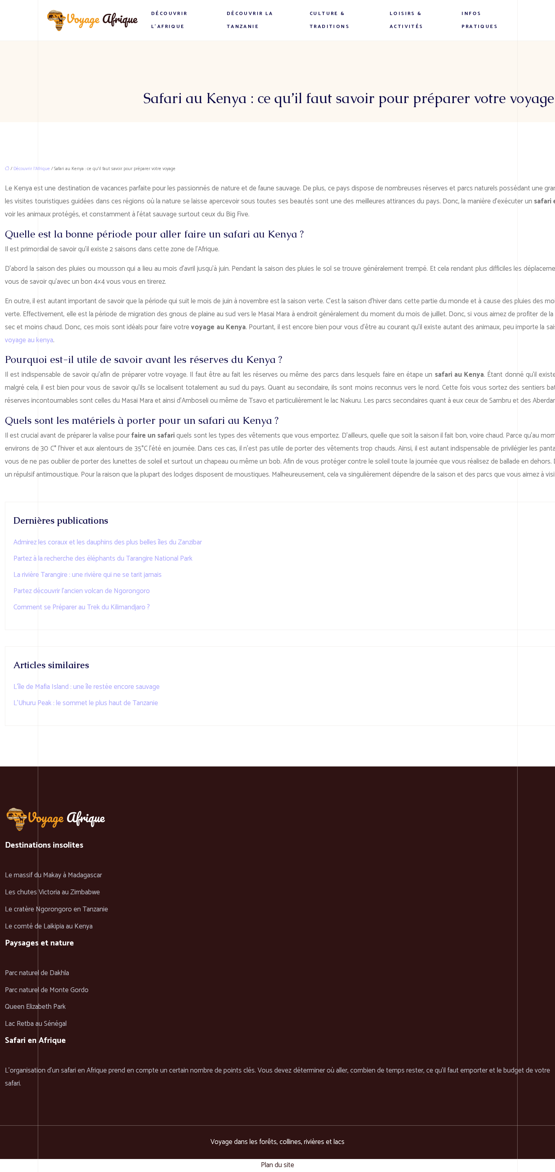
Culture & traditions (329, 20)
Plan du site (277, 1165)
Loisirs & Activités (406, 20)
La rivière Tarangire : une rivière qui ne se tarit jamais (87, 575)
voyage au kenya (29, 340)
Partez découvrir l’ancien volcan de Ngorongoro (81, 591)
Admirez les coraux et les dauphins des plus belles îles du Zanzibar (107, 542)
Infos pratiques (480, 20)
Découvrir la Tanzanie (250, 20)
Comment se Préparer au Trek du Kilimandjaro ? (81, 607)
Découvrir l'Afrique (31, 169)
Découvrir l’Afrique (169, 20)
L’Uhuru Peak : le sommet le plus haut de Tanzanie (85, 703)
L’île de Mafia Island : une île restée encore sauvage (86, 687)
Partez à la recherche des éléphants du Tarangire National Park (103, 558)
